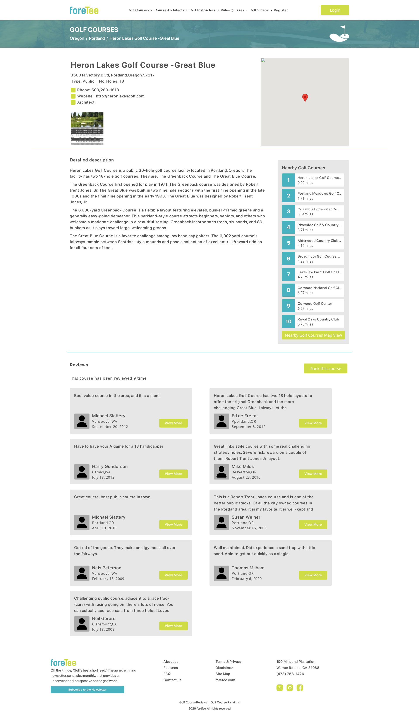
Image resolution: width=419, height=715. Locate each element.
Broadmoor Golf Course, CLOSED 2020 (320, 256)
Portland (97, 38)
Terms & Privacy (229, 662)
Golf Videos (261, 10)
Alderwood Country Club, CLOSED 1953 (320, 241)
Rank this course (325, 368)
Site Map (223, 674)
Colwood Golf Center (315, 303)
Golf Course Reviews (193, 702)
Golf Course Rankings (225, 702)
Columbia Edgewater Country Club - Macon (320, 209)
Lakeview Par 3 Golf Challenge (320, 272)
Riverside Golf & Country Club (320, 225)
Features (170, 668)
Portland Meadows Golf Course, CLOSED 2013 (320, 193)
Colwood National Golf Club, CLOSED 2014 (320, 288)
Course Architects (171, 10)
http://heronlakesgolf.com (120, 96)
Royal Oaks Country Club (318, 319)
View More (173, 423)
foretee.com (225, 680)
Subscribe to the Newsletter (87, 689)
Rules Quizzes (234, 10)
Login (335, 10)
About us (171, 662)
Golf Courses (140, 10)
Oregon (77, 38)
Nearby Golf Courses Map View (313, 335)
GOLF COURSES (94, 29)
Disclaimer (224, 668)
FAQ (167, 674)
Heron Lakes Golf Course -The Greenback (320, 178)
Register (281, 10)
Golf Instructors (204, 10)
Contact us (172, 680)
